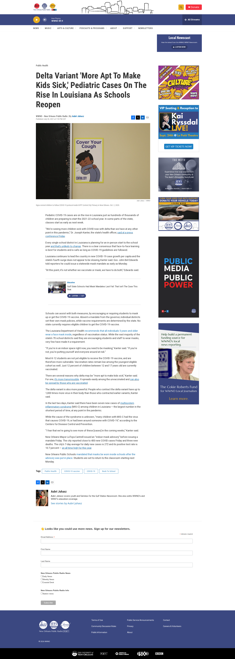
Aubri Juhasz (78, 116)
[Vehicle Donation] (178, 214)
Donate (195, 7)
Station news (48, 594)
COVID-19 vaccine (72, 471)
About (113, 28)
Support (127, 28)
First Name (45, 549)
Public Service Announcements (140, 620)
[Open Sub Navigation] (41, 28)
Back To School (108, 471)
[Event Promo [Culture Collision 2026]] (178, 82)
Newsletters (145, 28)
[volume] (44, 20)
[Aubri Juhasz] (42, 498)
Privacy (130, 626)
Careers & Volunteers (172, 626)
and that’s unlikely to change (66, 246)
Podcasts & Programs (92, 28)
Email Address (48, 537)
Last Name (45, 561)
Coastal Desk (48, 582)
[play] (36, 19)
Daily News (47, 576)
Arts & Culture (65, 28)
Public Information (99, 632)
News (36, 28)
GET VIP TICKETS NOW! (179, 146)
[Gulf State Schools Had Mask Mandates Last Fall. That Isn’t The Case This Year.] (57, 287)
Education (71, 282)
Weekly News (48, 579)
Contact (166, 620)
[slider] (49, 19)
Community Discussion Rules (103, 626)
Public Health (42, 65)
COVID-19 (91, 471)
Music (48, 28)
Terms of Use (97, 620)
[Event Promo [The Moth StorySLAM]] (178, 174)
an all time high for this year (76, 447)
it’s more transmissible (66, 379)
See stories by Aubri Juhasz (66, 503)
